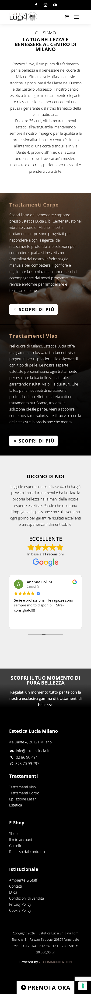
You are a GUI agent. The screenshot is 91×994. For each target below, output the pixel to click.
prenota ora (49, 987)
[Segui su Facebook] (36, 5)
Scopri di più (36, 309)
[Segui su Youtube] (55, 5)
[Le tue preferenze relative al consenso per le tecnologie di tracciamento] (82, 985)
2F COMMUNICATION (55, 962)
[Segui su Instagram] (45, 5)
